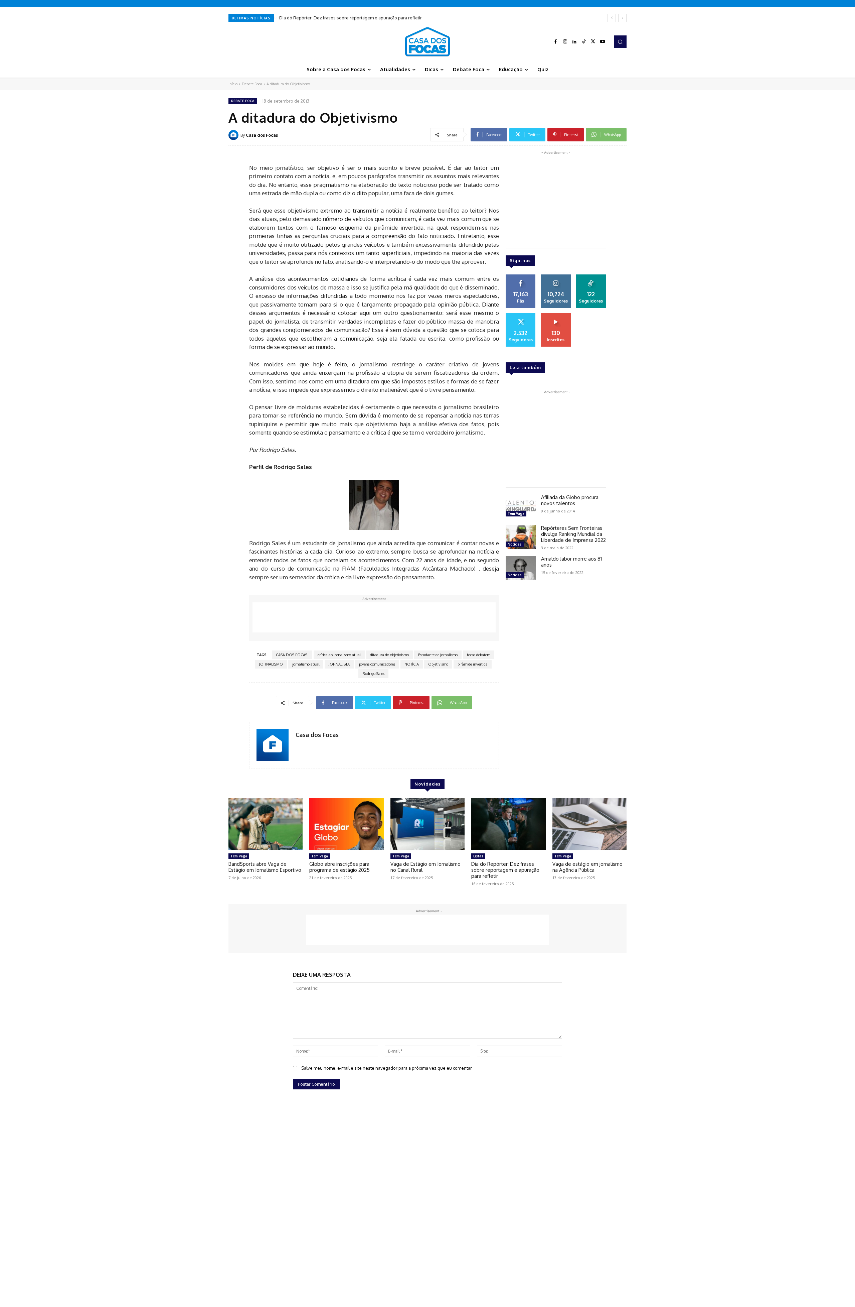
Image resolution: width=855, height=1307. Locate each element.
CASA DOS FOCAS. (292, 654)
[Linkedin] (574, 41)
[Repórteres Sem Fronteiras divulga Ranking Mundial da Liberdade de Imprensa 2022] (521, 537)
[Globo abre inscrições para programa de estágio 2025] (346, 824)
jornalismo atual (305, 664)
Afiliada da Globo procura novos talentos (569, 500)
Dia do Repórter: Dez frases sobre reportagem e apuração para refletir (350, 17)
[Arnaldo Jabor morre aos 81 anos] (521, 568)
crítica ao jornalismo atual (339, 654)
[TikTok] (583, 41)
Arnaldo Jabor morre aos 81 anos (571, 562)
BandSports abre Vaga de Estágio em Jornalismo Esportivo (264, 867)
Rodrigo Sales (373, 673)
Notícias (515, 544)
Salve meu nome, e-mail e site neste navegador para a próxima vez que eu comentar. (387, 1068)
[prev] (612, 18)
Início (232, 84)
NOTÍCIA (411, 664)
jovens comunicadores (377, 664)
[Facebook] (555, 41)
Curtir (521, 276)
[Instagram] (565, 41)
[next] (622, 18)
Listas (478, 856)
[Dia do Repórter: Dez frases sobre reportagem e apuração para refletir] (508, 824)
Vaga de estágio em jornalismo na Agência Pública (587, 867)
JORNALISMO (271, 664)
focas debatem (478, 654)
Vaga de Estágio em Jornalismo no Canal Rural (425, 867)
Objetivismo (438, 664)
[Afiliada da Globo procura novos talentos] (521, 506)
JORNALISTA (339, 664)
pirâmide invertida (473, 664)
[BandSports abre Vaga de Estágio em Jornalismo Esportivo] (265, 824)
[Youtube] (602, 41)
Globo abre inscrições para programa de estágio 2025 (339, 867)
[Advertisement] (374, 617)
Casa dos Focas (262, 135)
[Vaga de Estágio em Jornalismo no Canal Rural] (427, 824)
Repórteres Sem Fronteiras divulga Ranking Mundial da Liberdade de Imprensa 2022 (573, 534)
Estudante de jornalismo (438, 654)
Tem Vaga (516, 513)
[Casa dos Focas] (234, 135)
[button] (620, 41)
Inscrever (556, 315)
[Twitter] (593, 41)
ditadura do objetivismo (389, 654)
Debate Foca (252, 84)
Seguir (555, 276)
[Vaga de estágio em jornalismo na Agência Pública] (589, 824)
